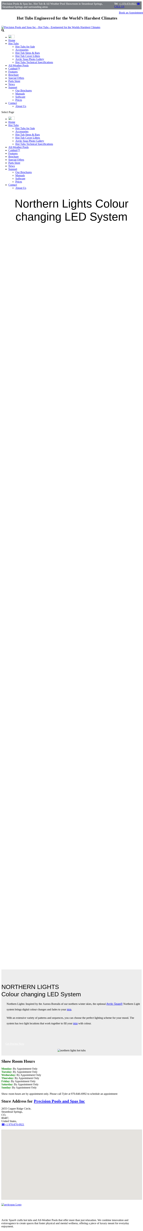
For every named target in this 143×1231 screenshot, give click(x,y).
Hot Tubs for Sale (25, 46)
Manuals (20, 93)
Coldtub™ (14, 68)
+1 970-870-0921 (128, 3)
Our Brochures (23, 90)
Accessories (21, 49)
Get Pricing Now (14, 1043)
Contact (12, 103)
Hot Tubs (13, 43)
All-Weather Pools (18, 65)
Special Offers (16, 77)
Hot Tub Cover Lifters (27, 56)
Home (11, 40)
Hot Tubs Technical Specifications (34, 62)
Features (13, 71)
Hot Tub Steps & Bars (27, 52)
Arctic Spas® (114, 1003)
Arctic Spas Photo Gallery (29, 59)
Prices (18, 99)
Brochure (13, 74)
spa (69, 1009)
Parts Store (14, 81)
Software (20, 96)
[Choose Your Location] (11, 37)
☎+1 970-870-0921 (12, 1124)
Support (12, 87)
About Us (20, 106)
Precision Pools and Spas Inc (59, 1101)
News (11, 84)
